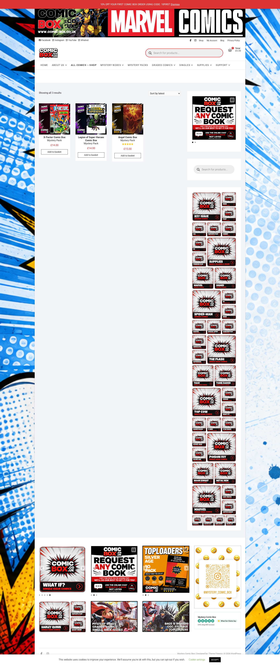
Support (221, 65)
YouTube (72, 40)
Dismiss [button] (175, 4)
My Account (212, 40)
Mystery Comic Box (186, 653)
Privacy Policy (234, 40)
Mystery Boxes (110, 65)
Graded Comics (162, 65)
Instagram (59, 40)
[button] (195, 116)
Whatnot (84, 40)
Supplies (203, 65)
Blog (222, 40)
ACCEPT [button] (215, 660)
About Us (58, 65)
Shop (201, 40)
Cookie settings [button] (197, 659)
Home (44, 65)
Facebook (46, 40)
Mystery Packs (138, 65)
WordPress (236, 653)
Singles (184, 65)
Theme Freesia (215, 653)
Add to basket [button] (54, 152)
